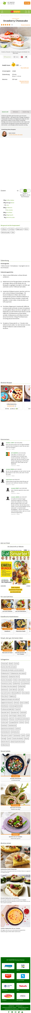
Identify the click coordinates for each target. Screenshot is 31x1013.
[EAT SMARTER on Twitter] (18, 1012)
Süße (28, 735)
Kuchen (16, 663)
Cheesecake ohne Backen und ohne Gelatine (12, 670)
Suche (26, 12)
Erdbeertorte (16, 683)
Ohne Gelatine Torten (24, 680)
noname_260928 (15, 497)
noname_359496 (10, 469)
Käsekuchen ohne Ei (14, 676)
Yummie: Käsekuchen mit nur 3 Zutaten (10, 928)
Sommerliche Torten (6, 683)
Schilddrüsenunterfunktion (22, 719)
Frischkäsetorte (25, 683)
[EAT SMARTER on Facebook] (8, 1012)
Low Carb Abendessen (20, 611)
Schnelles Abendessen (15, 778)
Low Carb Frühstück (7, 611)
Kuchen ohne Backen (7, 680)
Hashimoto (23, 712)
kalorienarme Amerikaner (8, 728)
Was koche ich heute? (15, 807)
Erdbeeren (9, 207)
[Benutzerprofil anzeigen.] (8, 455)
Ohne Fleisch (5, 696)
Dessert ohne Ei (5, 741)
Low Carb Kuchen (6, 693)
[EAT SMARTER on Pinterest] (12, 1012)
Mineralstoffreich (16, 693)
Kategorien (23, 1009)
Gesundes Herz (15, 712)
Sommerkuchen (15, 732)
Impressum (11, 1006)
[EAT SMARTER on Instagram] (15, 1012)
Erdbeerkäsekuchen (12, 404)
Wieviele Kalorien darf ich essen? (24, 81)
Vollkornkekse (10, 200)
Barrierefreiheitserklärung (12, 1009)
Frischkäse (9, 212)
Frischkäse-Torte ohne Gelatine (9, 686)
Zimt (7, 205)
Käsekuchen (4, 676)
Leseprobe (3, 585)
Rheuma (12, 719)
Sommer (18, 728)
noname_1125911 (10, 442)
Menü (2, 12)
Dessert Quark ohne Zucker (17, 741)
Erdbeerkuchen (5, 673)
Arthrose (16, 702)
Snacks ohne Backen (18, 738)
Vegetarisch (13, 696)
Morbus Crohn (21, 715)
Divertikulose (5, 706)
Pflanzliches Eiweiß (20, 631)
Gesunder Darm (5, 712)
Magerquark (9, 215)
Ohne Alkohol (25, 693)
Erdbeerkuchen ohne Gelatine (18, 673)
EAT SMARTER (14, 453)
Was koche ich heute (7, 652)
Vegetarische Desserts (7, 702)
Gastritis (18, 709)
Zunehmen (4, 725)
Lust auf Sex (4, 715)
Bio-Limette (9, 210)
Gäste (23, 735)
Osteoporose (5, 719)
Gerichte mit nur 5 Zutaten (15, 836)
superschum (9, 479)
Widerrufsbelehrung (23, 1007)
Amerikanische (12, 725)
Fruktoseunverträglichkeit (8, 709)
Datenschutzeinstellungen (9, 1007)
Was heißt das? (25, 68)
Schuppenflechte (14, 722)
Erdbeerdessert (5, 745)
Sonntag (4, 738)
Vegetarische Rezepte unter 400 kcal (10, 699)
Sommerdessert (5, 732)
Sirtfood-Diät (22, 686)
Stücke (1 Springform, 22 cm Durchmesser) (25, 194)
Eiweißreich (7, 631)
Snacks (9, 738)
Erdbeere (4, 229)
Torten (15, 680)
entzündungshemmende (16, 706)
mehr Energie (12, 715)
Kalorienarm (5, 689)
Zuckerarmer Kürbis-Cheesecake (9, 869)
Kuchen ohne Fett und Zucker (9, 667)
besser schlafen (24, 702)
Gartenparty (17, 735)
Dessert (26, 738)
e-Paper (28, 585)
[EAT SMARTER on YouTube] (22, 1012)
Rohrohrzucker (10, 217)
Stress (26, 722)
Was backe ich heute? (7, 735)
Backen (11, 663)
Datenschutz (19, 1006)
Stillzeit (21, 722)
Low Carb (20, 689)
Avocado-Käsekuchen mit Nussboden (10, 898)
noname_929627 (15, 488)
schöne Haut (5, 722)
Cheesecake (4, 663)
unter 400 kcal (13, 689)
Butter (12, 202)
